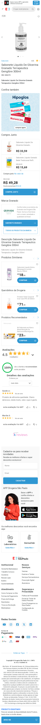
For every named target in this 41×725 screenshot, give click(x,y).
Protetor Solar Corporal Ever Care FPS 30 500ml (25, 298)
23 (21, 335)
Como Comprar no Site (9, 593)
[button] (20, 37)
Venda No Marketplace (9, 569)
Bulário (3, 581)
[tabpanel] (20, 37)
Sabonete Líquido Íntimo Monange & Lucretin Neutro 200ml (26, 269)
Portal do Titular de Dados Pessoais (29, 599)
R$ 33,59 (21, 151)
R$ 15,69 (21, 167)
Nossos (26, 566)
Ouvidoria (4, 575)
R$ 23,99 (19, 164)
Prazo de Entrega (7, 599)
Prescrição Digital (28, 580)
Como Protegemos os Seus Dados (30, 604)
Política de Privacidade (30, 596)
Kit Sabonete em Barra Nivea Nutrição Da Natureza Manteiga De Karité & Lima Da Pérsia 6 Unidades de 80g (26, 329)
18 (21, 275)
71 (21, 304)
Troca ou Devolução (8, 605)
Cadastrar (20, 481)
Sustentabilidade (7, 584)
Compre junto (11, 192)
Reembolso (5, 602)
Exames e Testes (28, 574)
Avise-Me (7, 720)
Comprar (23, 280)
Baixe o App (36, 3)
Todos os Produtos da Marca (18, 230)
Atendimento (7, 589)
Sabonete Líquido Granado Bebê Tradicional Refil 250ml (26, 159)
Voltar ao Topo (19, 653)
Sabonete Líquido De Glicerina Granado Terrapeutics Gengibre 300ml (25, 144)
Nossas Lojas (6, 578)
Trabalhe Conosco (7, 572)
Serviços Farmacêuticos (30, 577)
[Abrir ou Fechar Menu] (2, 9)
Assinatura (26, 583)
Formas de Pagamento (9, 596)
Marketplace (5, 608)
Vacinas (25, 571)
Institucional (7, 565)
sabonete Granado (13, 223)
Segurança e (28, 590)
